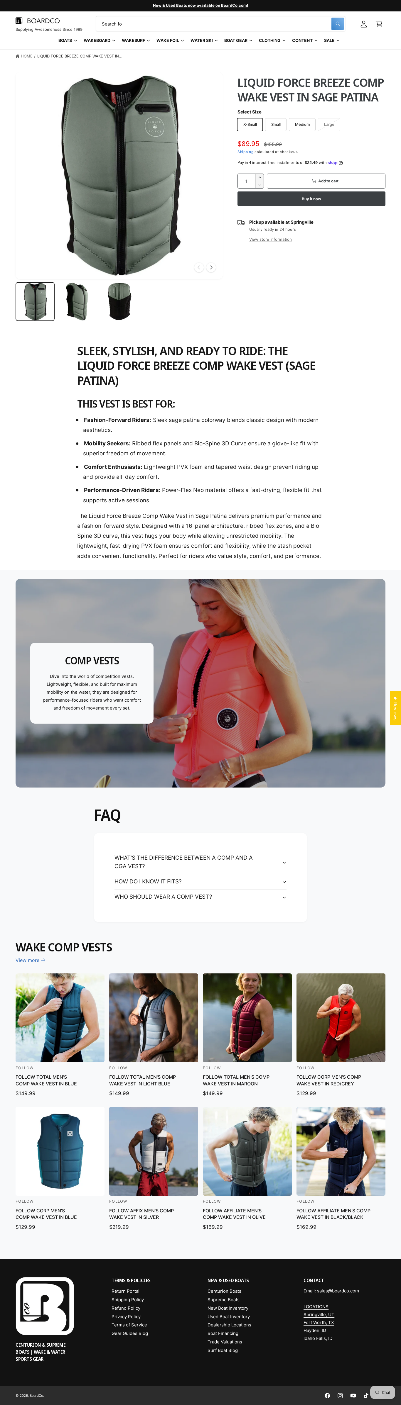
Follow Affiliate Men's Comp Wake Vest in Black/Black (333, 1214)
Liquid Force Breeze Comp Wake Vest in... (80, 56)
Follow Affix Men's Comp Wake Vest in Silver (141, 1214)
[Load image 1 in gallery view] (35, 301)
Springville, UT (319, 1314)
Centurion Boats (224, 1291)
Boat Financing (223, 1333)
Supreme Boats (224, 1299)
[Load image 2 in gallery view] (77, 301)
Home (27, 56)
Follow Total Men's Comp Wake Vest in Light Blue (142, 1080)
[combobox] (220, 23)
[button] (379, 23)
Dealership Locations (229, 1325)
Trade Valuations (225, 1342)
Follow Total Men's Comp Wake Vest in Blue (46, 1080)
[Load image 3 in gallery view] (119, 301)
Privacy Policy (126, 1316)
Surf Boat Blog (223, 1350)
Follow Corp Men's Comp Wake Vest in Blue (46, 1214)
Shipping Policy (128, 1299)
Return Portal (125, 1291)
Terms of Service (129, 1325)
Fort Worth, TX (319, 1322)
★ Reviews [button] (395, 708)
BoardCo (36, 1396)
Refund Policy (126, 1308)
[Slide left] (199, 267)
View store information (270, 239)
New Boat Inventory (228, 1308)
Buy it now (311, 198)
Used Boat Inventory (229, 1316)
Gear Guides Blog (130, 1333)
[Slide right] (211, 267)
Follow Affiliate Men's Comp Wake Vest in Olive (234, 1214)
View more (27, 960)
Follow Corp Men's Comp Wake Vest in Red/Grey (328, 1080)
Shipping (245, 152)
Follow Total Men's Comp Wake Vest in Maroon (236, 1080)
